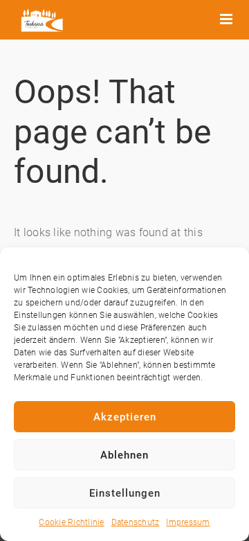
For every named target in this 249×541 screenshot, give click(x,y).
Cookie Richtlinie (71, 522)
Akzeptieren (124, 417)
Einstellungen (124, 493)
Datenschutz (135, 522)
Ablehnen (124, 455)
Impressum (188, 522)
